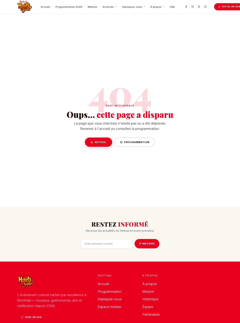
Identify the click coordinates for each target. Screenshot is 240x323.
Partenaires (151, 314)
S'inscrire (147, 243)
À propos (155, 6)
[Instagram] (192, 7)
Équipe (147, 307)
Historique (150, 299)
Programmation (136, 142)
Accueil (45, 6)
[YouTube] (205, 7)
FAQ (172, 6)
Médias (92, 6)
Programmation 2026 (69, 6)
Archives (108, 6)
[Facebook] (186, 7)
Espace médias (109, 307)
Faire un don (33, 317)
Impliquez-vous (132, 6)
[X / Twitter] (199, 7)
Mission (148, 291)
